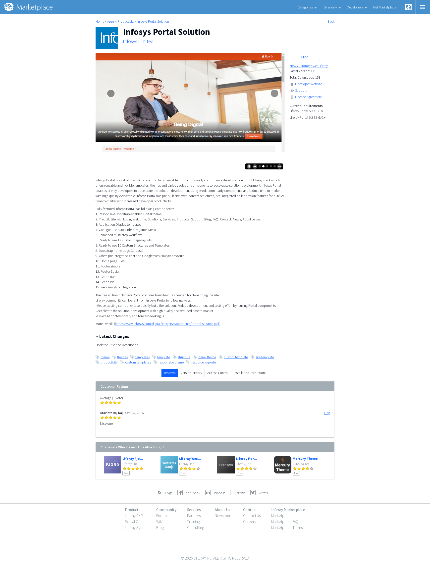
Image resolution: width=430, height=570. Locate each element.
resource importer (204, 362)
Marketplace (281, 515)
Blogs (160, 527)
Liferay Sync (134, 527)
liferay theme (207, 357)
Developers (355, 7)
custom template (236, 357)
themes (122, 357)
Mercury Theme (305, 458)
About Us (222, 509)
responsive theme (171, 362)
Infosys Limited (138, 41)
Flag (327, 413)
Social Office (135, 521)
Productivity (125, 21)
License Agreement (308, 97)
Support (301, 90)
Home (100, 21)
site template (265, 357)
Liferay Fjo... (132, 458)
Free (304, 56)
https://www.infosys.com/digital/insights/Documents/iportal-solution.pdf (167, 323)
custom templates (138, 362)
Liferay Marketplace (288, 509)
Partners (194, 515)
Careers (249, 521)
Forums (162, 515)
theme (105, 357)
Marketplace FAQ (285, 521)
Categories (305, 7)
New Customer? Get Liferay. (309, 65)
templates (142, 357)
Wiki (159, 521)
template (163, 357)
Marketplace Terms (287, 527)
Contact (250, 509)
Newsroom (223, 515)
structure (184, 357)
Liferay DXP (134, 515)
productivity (109, 362)
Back (330, 21)
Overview (330, 7)
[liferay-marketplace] (29, 7)
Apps (110, 21)
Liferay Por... (246, 458)
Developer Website (308, 84)
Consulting (195, 527)
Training (193, 521)
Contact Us (252, 515)
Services (194, 509)
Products (132, 509)
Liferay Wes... (190, 458)
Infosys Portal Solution (153, 21)
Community (166, 509)
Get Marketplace (384, 7)
